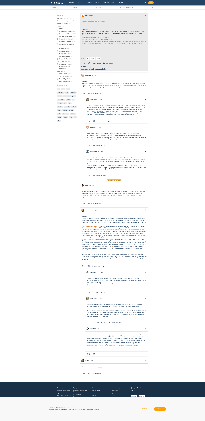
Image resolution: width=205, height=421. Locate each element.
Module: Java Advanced (68, 39)
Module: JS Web (65, 59)
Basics (59, 96)
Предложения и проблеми (66, 21)
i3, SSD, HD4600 (86, 239)
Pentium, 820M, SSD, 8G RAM (90, 226)
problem (60, 103)
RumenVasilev (93, 272)
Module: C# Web (65, 53)
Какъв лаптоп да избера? (93, 22)
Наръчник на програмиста (64, 395)
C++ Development (77, 394)
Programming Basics (67, 31)
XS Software (115, 390)
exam (68, 89)
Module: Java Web (65, 56)
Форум (54, 7)
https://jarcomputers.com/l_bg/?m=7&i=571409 (95, 37)
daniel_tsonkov (93, 151)
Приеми (160, 409)
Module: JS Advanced (67, 41)
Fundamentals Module (67, 34)
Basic (59, 120)
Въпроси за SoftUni (64, 18)
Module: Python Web (64, 61)
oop (67, 113)
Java (63, 89)
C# (58, 89)
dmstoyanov (88, 75)
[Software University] (58, 2)
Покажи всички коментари (114, 180)
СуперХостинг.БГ (116, 393)
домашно (60, 106)
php (69, 103)
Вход (151, 2)
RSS (152, 7)
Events (62, 28)
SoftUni (74, 106)
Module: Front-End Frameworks (64, 67)
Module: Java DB (65, 51)
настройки (143, 409)
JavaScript (73, 92)
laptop (100, 367)
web (71, 117)
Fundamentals (66, 96)
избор (98, 58)
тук (112, 246)
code (59, 113)
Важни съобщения (64, 23)
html (75, 117)
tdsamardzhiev (93, 99)
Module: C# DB (65, 48)
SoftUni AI (95, 395)
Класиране (99, 7)
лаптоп (92, 58)
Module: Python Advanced (66, 45)
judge (73, 96)
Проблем (67, 106)
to (63, 113)
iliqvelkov (87, 360)
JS (73, 99)
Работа (60, 26)
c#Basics (71, 110)
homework (60, 92)
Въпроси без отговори (126, 7)
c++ (65, 103)
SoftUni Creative (65, 76)
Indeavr (113, 395)
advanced (73, 113)
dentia (84, 66)
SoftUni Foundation (66, 81)
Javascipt (65, 110)
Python (68, 99)
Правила (75, 7)
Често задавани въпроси (63, 390)
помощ (65, 117)
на (87, 58)
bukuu (86, 15)
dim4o (86, 185)
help (59, 110)
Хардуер (61, 71)
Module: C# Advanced (67, 36)
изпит (67, 92)
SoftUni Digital (65, 79)
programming (61, 99)
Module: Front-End (65, 64)
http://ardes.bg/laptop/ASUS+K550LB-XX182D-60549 (97, 39)
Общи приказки (109, 63)
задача (59, 117)
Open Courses (65, 73)
